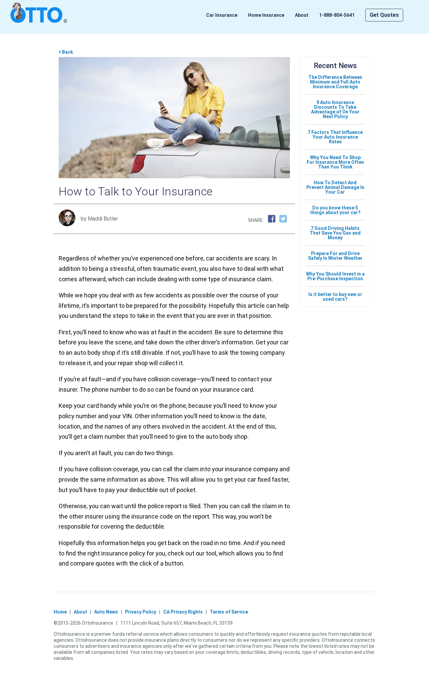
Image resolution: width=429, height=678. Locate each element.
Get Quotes (384, 15)
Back (67, 52)
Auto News (106, 612)
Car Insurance (221, 15)
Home (60, 612)
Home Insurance (266, 15)
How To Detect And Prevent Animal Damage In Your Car (335, 187)
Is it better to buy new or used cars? (335, 297)
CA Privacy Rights (183, 612)
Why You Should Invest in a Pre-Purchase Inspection (335, 276)
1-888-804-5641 (337, 15)
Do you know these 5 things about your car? (335, 210)
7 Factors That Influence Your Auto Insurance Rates (335, 137)
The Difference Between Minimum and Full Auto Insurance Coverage (335, 82)
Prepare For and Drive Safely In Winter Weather (335, 256)
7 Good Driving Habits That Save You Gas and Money (335, 233)
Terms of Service (229, 612)
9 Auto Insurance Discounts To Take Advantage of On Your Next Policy (335, 109)
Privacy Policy (140, 612)
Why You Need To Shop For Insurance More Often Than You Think (335, 162)
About (301, 15)
